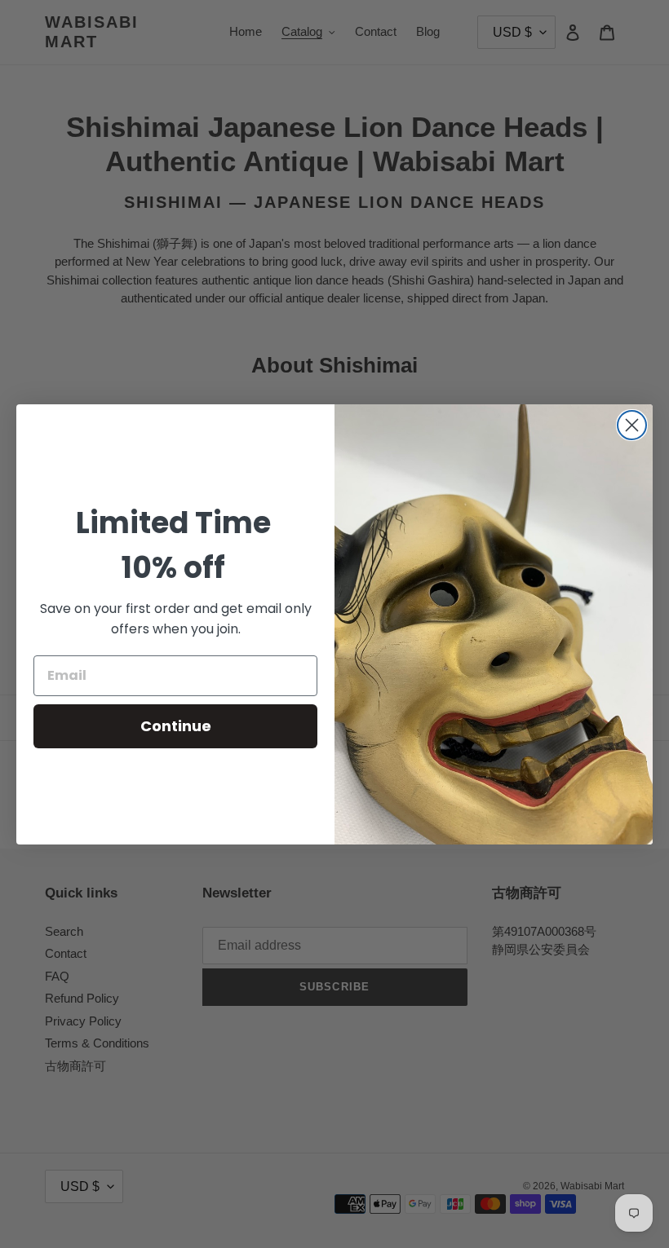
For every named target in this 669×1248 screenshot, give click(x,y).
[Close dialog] (632, 425)
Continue (175, 726)
